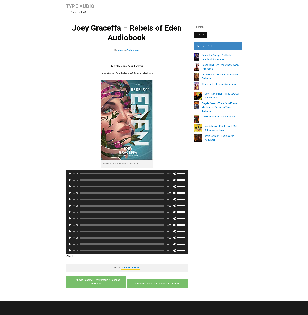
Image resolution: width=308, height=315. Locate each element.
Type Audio (80, 6)
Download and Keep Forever (126, 65)
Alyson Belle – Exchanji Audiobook (218, 84)
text (70, 256)
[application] (127, 173)
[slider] (181, 173)
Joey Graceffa (130, 267)
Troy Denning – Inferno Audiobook (218, 116)
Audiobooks (132, 50)
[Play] (70, 173)
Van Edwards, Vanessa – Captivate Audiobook (155, 283)
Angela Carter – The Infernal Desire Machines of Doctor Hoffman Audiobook (220, 107)
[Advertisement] (218, 203)
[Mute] (174, 173)
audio (120, 50)
